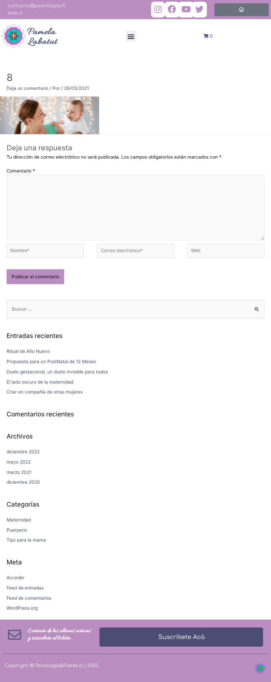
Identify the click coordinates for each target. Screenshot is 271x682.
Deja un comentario (27, 88)
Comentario (21, 170)
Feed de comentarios (29, 598)
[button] (131, 36)
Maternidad (19, 519)
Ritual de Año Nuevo (28, 351)
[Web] (225, 252)
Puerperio (17, 530)
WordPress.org (22, 608)
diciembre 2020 (23, 482)
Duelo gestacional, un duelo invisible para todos (57, 371)
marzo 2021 (19, 472)
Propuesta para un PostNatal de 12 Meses (51, 361)
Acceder (15, 577)
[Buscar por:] (135, 309)
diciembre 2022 (23, 451)
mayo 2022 (19, 462)
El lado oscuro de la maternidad (40, 382)
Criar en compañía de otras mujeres (45, 392)
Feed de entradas (25, 587)
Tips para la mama (26, 540)
